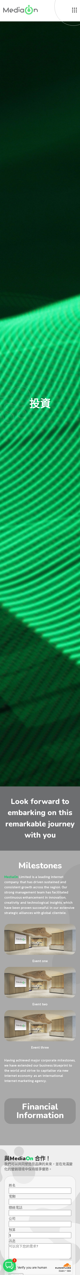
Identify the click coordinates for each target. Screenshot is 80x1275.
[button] (9, 1265)
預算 (12, 1229)
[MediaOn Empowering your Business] (20, 9)
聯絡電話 (15, 1207)
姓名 (12, 1185)
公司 (12, 1218)
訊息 (12, 1240)
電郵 (12, 1196)
